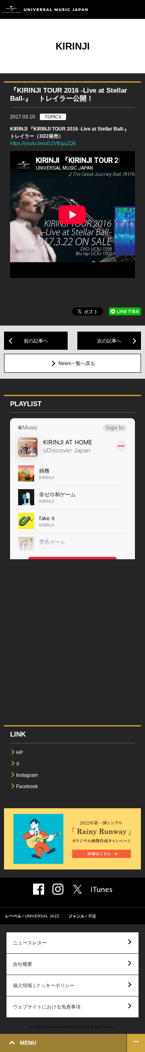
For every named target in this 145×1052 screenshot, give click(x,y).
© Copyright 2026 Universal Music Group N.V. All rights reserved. (72, 1027)
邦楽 (92, 916)
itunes (101, 889)
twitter (77, 889)
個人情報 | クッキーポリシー (44, 985)
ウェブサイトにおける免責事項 (47, 1007)
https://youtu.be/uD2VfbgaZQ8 (43, 143)
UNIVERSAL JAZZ (42, 916)
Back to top (136, 1043)
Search (118, 9)
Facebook (27, 786)
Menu (136, 9)
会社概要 (22, 964)
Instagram (27, 775)
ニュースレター (30, 943)
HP (19, 752)
